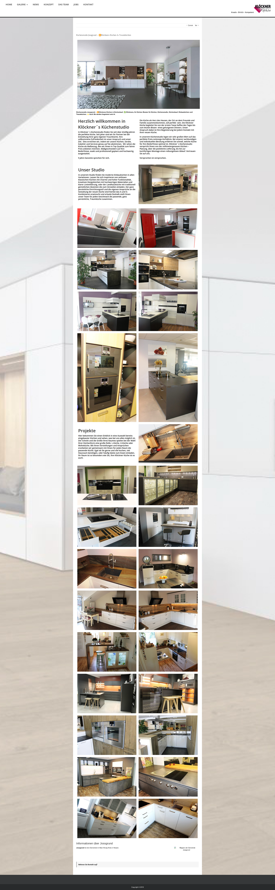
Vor (196, 25)
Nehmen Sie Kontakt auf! (87, 864)
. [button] (115, 114)
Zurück (190, 25)
